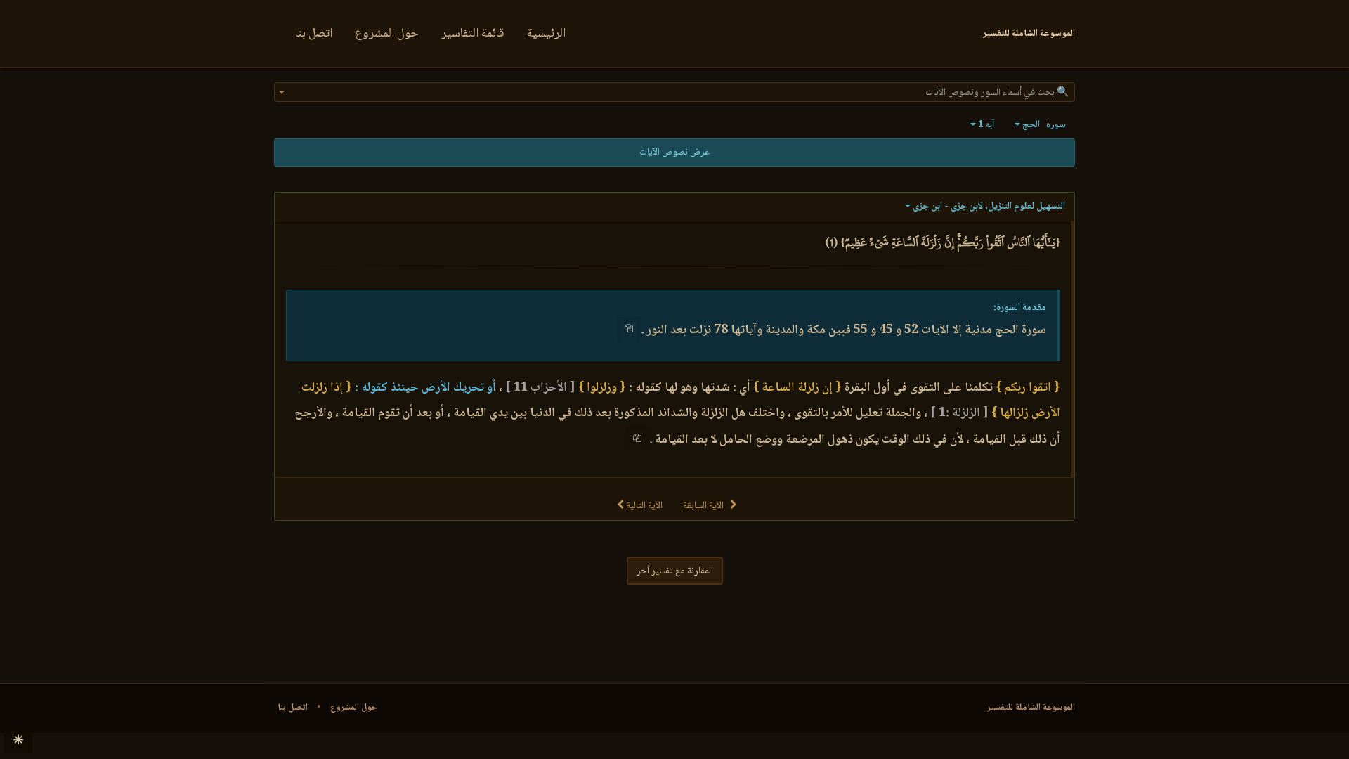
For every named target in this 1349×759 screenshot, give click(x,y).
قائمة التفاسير (472, 33)
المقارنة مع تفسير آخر (675, 571)
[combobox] (674, 92)
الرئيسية (546, 33)
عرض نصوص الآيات (674, 152)
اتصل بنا (313, 33)
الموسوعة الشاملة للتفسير (1031, 707)
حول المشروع (387, 33)
